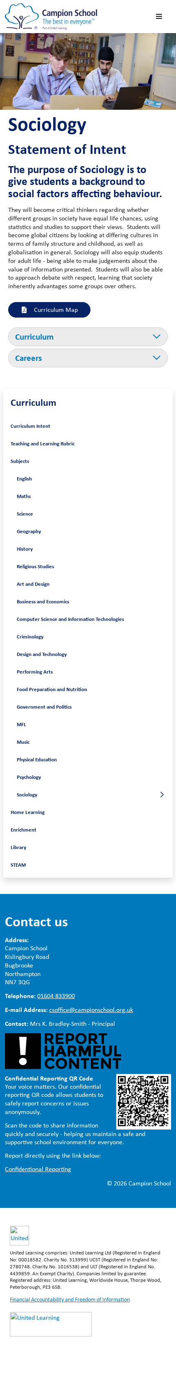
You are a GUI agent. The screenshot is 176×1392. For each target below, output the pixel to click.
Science (25, 513)
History (25, 548)
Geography (29, 531)
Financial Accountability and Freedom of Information (70, 1299)
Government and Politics (44, 706)
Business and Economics (43, 601)
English (24, 478)
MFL (21, 724)
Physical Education (37, 759)
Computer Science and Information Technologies (70, 619)
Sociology (27, 794)
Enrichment (23, 829)
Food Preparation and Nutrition (52, 689)
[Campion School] (51, 15)
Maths (24, 496)
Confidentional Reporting (38, 1169)
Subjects (20, 461)
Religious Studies (35, 566)
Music (23, 741)
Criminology (30, 636)
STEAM (18, 864)
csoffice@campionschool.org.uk (91, 1009)
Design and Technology (42, 654)
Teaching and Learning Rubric (42, 443)
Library (18, 847)
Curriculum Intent (30, 425)
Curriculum (33, 402)
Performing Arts (35, 671)
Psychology (29, 776)
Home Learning (28, 812)
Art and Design (33, 583)
